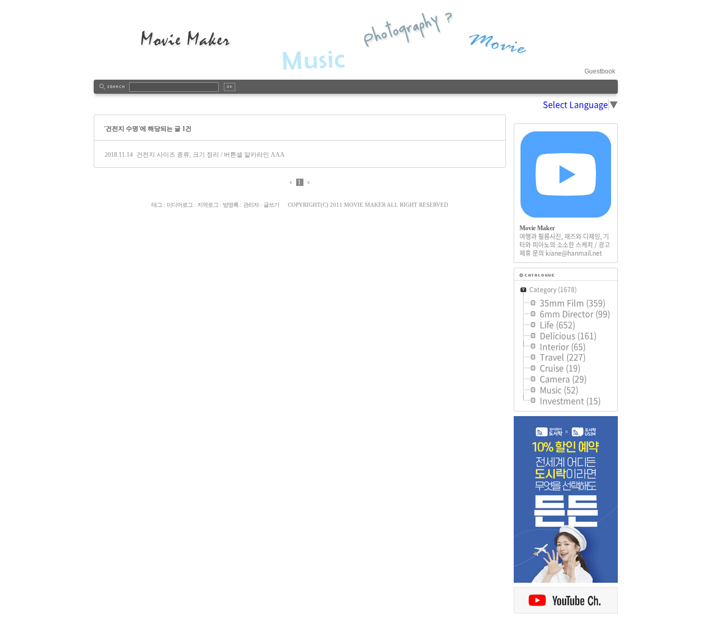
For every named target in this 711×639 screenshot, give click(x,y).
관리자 (251, 205)
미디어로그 (180, 205)
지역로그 (207, 205)
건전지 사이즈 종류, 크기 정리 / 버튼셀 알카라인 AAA (210, 154)
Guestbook (600, 71)
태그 (156, 205)
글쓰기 (271, 205)
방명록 (230, 205)
